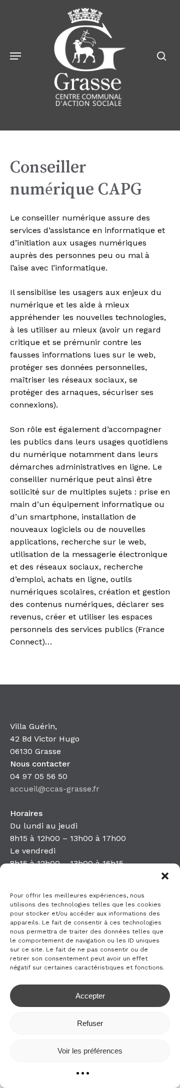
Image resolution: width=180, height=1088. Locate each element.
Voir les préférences (90, 1050)
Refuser (90, 1023)
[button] (165, 876)
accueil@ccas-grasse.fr (55, 789)
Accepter (90, 996)
